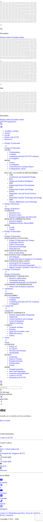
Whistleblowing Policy (17, 513)
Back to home (5, 420)
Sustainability (14, 353)
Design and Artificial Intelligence (21, 181)
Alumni (7, 133)
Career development (16, 321)
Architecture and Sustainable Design (22, 177)
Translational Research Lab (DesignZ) (23, 282)
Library (12, 162)
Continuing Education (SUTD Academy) (24, 302)
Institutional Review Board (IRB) (21, 223)
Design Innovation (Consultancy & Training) (25, 259)
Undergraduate (14, 152)
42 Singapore (14, 158)
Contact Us (4, 513)
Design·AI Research (12, 209)
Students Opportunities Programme (22, 315)
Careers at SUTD (15, 375)
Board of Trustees (15, 359)
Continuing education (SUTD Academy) (24, 156)
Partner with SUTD (12, 137)
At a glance (13, 349)
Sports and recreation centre (19, 331)
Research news (14, 213)
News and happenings (17, 371)
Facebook (3, 483)
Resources (8, 139)
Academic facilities (16, 327)
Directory (3, 470)
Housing (12, 329)
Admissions (9, 293)
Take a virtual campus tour (9, 449)
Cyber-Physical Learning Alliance (21, 167)
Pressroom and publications (19, 373)
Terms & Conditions (33, 513)
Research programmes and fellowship (22, 217)
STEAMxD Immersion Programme (22, 265)
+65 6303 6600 (5, 462)
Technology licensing (17, 280)
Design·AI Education (12, 148)
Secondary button (17, 37)
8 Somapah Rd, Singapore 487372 (12, 453)
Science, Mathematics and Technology (23, 202)
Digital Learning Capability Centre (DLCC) (25, 267)
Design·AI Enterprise (12, 274)
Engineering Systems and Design (21, 189)
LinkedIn (3, 498)
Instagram (3, 509)
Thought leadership (16, 369)
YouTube (3, 493)
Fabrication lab (14, 249)
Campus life (9, 311)
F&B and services (15, 333)
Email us (3, 466)
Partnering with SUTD (17, 378)
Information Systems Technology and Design (25, 198)
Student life (13, 317)
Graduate (12, 154)
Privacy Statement (6, 515)
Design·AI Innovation (13, 236)
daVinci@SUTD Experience (19, 263)
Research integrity (15, 221)
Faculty (7, 135)
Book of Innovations (16, 253)
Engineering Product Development (21, 185)
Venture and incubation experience (21, 287)
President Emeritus (16, 361)
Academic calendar (11, 131)
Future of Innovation (16, 244)
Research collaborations (17, 278)
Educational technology (17, 247)
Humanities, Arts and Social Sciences (22, 193)
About (7, 342)
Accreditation (14, 165)
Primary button (5, 37)
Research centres (15, 215)
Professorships (14, 363)
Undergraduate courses (17, 169)
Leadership (13, 357)
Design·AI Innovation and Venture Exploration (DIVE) (21, 241)
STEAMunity (14, 257)
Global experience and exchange (21, 319)
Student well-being (16, 323)
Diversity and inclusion (17, 351)
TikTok (2, 504)
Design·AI (13, 347)
